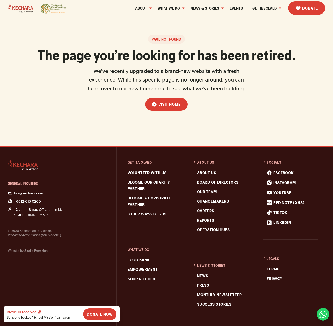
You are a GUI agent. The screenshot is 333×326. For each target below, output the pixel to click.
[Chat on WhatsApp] (323, 314)
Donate (310, 8)
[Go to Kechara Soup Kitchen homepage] (37, 8)
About (141, 8)
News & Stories (205, 8)
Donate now (100, 314)
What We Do (169, 8)
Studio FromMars (36, 250)
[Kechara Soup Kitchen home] (58, 165)
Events (236, 8)
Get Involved (264, 8)
